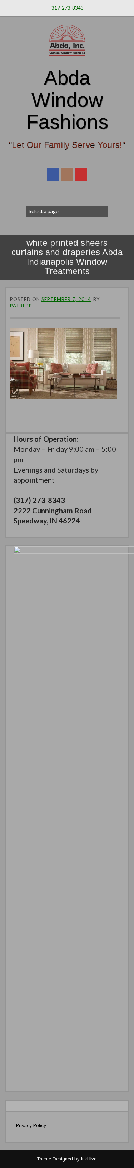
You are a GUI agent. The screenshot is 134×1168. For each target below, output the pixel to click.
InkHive (88, 1159)
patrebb (21, 305)
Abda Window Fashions (67, 99)
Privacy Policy (31, 1125)
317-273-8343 (67, 8)
